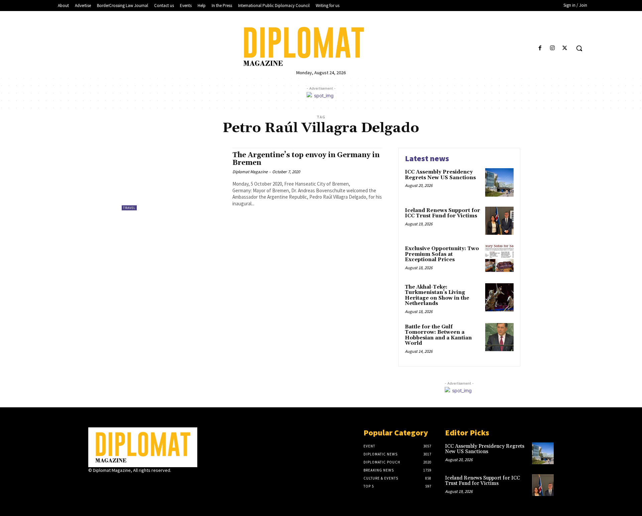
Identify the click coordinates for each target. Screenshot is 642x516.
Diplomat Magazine (250, 172)
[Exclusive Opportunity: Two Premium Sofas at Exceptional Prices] (499, 259)
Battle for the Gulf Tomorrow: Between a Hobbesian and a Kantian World (438, 335)
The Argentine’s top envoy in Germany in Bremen (306, 159)
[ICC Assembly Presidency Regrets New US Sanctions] (499, 182)
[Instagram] (552, 48)
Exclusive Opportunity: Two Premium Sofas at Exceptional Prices (442, 254)
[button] (579, 48)
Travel (129, 208)
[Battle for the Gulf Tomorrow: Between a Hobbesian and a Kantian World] (499, 337)
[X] (564, 48)
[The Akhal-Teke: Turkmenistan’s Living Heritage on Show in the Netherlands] (499, 297)
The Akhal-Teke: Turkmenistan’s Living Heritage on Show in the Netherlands (437, 295)
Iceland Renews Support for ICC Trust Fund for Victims (442, 213)
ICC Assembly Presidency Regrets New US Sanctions (440, 175)
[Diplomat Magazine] (320, 46)
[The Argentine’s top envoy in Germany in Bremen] (174, 179)
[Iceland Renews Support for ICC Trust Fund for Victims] (499, 221)
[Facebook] (539, 48)
